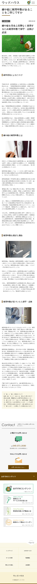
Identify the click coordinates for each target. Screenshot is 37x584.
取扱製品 (28, 557)
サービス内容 (9, 557)
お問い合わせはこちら (17, 467)
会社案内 (28, 565)
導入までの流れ (9, 565)
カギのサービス (28, 550)
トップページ (9, 550)
